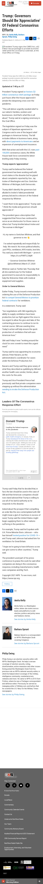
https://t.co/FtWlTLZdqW (21, 255)
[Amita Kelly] (7, 603)
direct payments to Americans (19, 141)
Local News (8, 800)
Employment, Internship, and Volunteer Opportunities (17, 848)
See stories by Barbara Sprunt (26, 643)
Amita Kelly (13, 35)
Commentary (9, 805)
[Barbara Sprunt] (7, 632)
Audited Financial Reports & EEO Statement (19, 833)
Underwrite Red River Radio (13, 819)
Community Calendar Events (14, 809)
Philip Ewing (12, 37)
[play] (3, 881)
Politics (7, 584)
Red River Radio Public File (13, 843)
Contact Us (8, 814)
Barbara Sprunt (21, 629)
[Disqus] (21, 738)
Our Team (7, 824)
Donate (36, 3)
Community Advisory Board (13, 829)
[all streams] (40, 881)
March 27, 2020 (28, 264)
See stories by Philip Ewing (13, 694)
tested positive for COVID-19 (25, 535)
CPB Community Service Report (15, 838)
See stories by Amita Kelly (25, 619)
